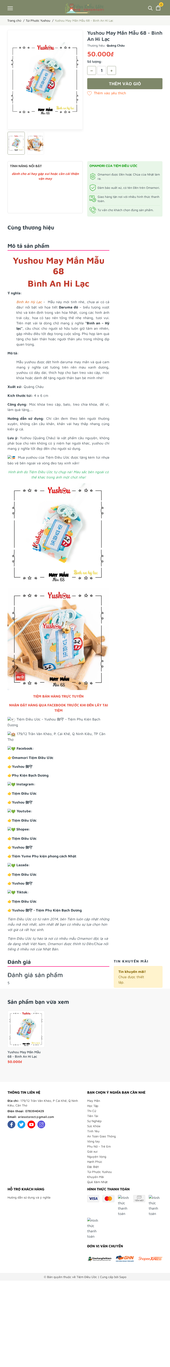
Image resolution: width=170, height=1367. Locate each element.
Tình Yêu (93, 1131)
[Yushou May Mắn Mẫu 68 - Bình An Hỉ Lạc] (26, 1029)
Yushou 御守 (22, 766)
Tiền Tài (92, 1116)
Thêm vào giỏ (125, 83)
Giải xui (92, 1151)
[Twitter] (21, 1124)
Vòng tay (93, 1141)
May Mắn (93, 1100)
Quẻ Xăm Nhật (97, 1182)
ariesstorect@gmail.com (36, 1117)
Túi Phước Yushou (99, 1172)
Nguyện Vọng (96, 1156)
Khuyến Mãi (95, 1177)
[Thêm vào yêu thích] (106, 93)
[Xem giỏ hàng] (158, 7)
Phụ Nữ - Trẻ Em (99, 1146)
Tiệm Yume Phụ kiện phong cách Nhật (44, 856)
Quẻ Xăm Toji (32, 1352)
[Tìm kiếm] (150, 8)
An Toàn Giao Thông (101, 1136)
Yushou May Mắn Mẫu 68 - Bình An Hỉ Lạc (24, 1054)
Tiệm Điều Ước (24, 793)
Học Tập (92, 1106)
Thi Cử (91, 1111)
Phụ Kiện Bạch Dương (30, 775)
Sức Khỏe (93, 1126)
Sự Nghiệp (94, 1121)
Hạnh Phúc (94, 1161)
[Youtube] (31, 1124)
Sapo (122, 1277)
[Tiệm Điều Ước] (85, 7)
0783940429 (34, 1111)
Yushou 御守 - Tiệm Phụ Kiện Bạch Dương (47, 910)
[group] (45, 79)
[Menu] (10, 8)
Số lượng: (94, 61)
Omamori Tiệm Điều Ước (32, 758)
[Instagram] (41, 1124)
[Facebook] (11, 1124)
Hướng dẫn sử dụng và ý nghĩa (29, 1197)
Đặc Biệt (93, 1166)
